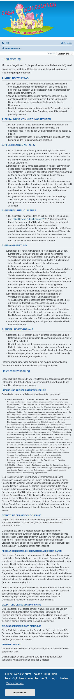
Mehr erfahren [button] (15, 683)
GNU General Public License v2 (28, 219)
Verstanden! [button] (20, 692)
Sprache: (52, 54)
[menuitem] (5, 43)
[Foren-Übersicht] (28, 19)
